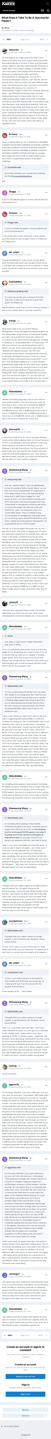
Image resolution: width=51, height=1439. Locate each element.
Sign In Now (25, 1394)
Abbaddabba (15, 391)
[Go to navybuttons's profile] (4, 922)
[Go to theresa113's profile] (4, 430)
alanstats (14, 49)
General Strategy (27, 30)
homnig (12, 1066)
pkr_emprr (14, 252)
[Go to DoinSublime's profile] (4, 283)
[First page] (3, 40)
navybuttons (15, 921)
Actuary (13, 134)
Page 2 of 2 (25, 40)
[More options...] (46, 50)
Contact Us (25, 1435)
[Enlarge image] (21, 176)
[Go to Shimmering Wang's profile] (4, 471)
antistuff (13, 602)
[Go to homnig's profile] (4, 1067)
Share (26, 1410)
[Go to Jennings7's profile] (4, 1275)
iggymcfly (14, 1084)
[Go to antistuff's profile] (4, 603)
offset (6, 28)
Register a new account (25, 1376)
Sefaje (12, 320)
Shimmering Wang (18, 470)
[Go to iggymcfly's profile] (4, 1085)
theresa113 (14, 429)
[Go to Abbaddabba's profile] (4, 392)
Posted (20, 52)
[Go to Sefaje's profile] (4, 322)
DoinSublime (15, 281)
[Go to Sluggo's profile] (4, 193)
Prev (9, 40)
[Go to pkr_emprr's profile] (4, 253)
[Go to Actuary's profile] (4, 135)
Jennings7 (14, 1274)
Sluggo (12, 191)
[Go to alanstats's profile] (4, 51)
